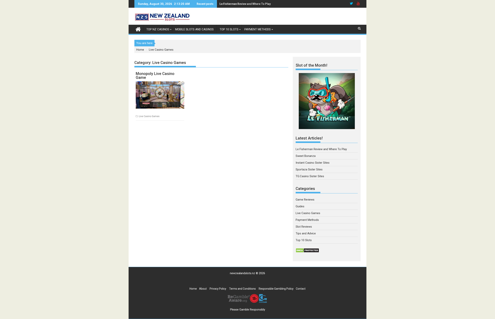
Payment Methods (257, 29)
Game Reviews (305, 199)
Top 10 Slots (229, 29)
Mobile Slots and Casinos (194, 29)
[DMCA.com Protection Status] (307, 251)
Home (193, 288)
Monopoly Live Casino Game (155, 75)
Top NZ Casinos (157, 29)
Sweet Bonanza (229, 3)
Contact (301, 288)
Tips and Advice (306, 233)
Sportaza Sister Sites (309, 169)
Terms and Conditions (242, 288)
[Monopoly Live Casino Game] (160, 95)
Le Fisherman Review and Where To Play (321, 149)
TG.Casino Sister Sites (310, 176)
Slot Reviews (304, 226)
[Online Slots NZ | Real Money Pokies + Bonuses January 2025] (138, 29)
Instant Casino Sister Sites (312, 162)
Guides (300, 206)
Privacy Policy (218, 288)
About (203, 288)
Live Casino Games (149, 116)
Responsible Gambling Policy (276, 288)
